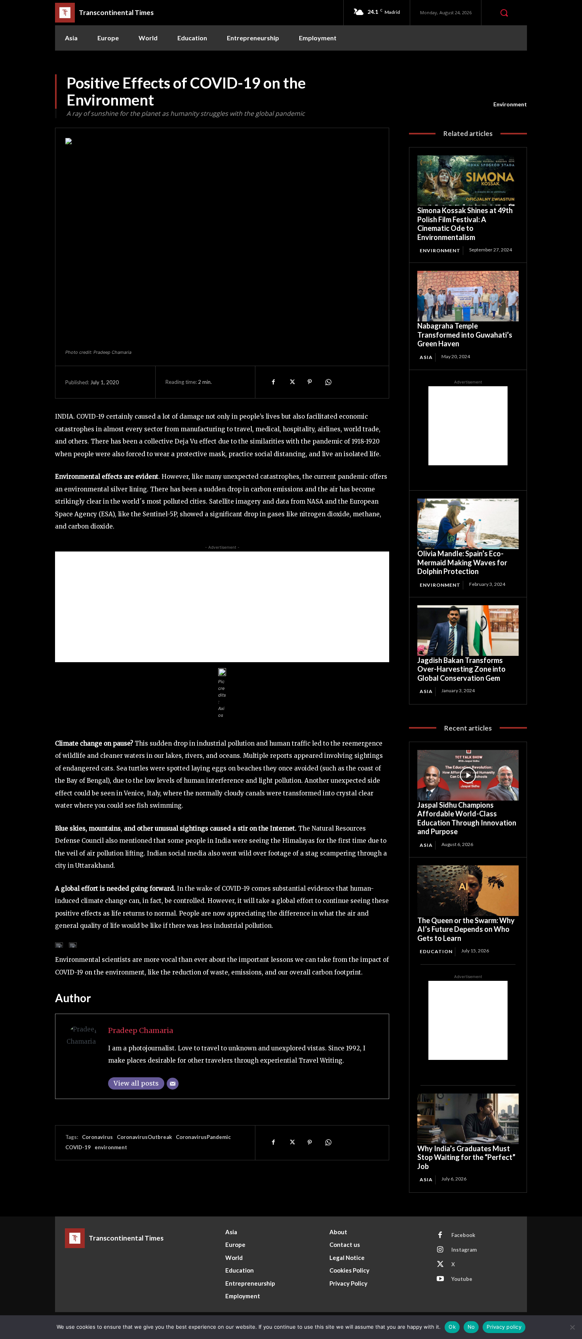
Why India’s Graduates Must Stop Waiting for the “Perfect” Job (466, 1157)
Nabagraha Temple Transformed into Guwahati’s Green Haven (464, 334)
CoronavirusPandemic (203, 1137)
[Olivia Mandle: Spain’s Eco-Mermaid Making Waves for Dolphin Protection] (468, 524)
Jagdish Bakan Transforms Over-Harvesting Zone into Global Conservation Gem (461, 669)
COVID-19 (78, 1147)
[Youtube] (440, 1279)
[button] (504, 12)
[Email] (173, 1084)
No (471, 1327)
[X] (291, 382)
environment (111, 1147)
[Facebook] (273, 382)
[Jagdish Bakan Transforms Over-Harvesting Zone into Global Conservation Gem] (468, 630)
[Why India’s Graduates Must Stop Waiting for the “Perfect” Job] (468, 1118)
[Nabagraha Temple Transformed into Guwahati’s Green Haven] (468, 296)
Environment (510, 104)
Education (436, 951)
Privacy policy (504, 1327)
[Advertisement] (222, 606)
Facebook (463, 1235)
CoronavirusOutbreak (144, 1137)
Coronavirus (97, 1137)
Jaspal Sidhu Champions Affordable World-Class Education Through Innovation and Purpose (466, 818)
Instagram (464, 1249)
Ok (452, 1327)
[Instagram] (440, 1250)
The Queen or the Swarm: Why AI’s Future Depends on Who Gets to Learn (466, 929)
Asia (426, 357)
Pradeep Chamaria (140, 1030)
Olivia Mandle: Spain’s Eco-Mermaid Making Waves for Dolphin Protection (462, 562)
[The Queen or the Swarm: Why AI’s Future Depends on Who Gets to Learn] (468, 890)
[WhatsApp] (328, 382)
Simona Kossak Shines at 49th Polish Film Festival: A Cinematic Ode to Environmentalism (465, 224)
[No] (572, 1327)
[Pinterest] (310, 382)
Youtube (461, 1279)
